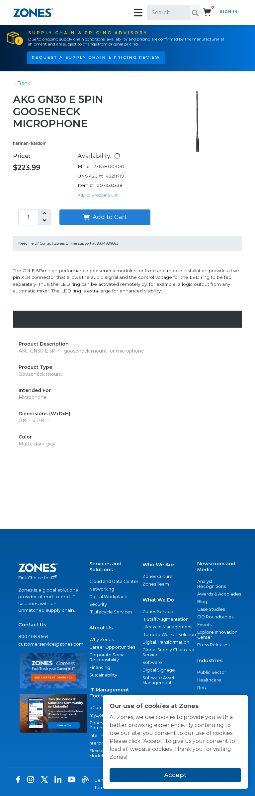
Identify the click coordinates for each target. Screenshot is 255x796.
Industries (209, 661)
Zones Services (158, 611)
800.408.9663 (33, 636)
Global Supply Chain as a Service (168, 652)
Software (152, 662)
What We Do (158, 600)
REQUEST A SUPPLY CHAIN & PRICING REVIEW (96, 57)
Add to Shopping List (98, 195)
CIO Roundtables (215, 616)
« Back (22, 83)
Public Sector (211, 672)
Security (98, 604)
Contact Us (32, 625)
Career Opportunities (112, 647)
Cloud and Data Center (113, 581)
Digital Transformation (165, 642)
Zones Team (155, 584)
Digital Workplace (108, 596)
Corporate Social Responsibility (107, 657)
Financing (99, 667)
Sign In (229, 11)
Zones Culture (157, 576)
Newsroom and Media (216, 567)
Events (204, 624)
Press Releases (213, 644)
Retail (203, 687)
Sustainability (103, 675)
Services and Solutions (105, 567)
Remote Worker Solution (169, 634)
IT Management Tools (109, 693)
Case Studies (211, 609)
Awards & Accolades (219, 594)
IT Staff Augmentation (165, 619)
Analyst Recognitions (211, 584)
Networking (101, 589)
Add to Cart (109, 217)
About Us (101, 628)
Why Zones (101, 639)
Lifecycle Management (167, 626)
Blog (202, 601)
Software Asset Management (158, 680)
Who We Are (158, 565)
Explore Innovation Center (217, 635)
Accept (175, 775)
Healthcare (209, 679)
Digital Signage (158, 670)
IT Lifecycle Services (110, 611)
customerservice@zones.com (50, 644)
